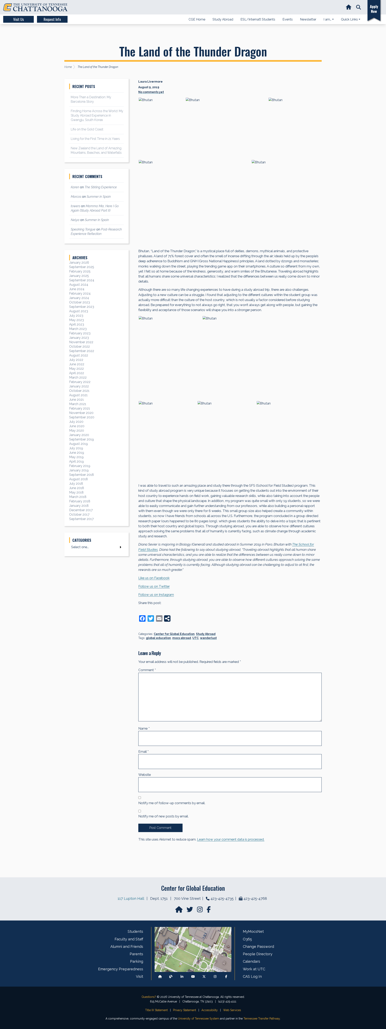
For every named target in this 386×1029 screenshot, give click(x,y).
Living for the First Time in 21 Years (95, 139)
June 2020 (76, 426)
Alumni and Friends (126, 946)
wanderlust (208, 638)
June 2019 (76, 453)
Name (144, 728)
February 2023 (79, 333)
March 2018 (77, 497)
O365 (247, 939)
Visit (139, 976)
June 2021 (76, 399)
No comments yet (151, 92)
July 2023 (76, 315)
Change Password (258, 946)
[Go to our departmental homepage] (179, 911)
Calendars (251, 961)
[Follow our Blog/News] (170, 976)
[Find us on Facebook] (226, 976)
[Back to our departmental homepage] (160, 976)
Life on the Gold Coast (87, 129)
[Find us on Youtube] (193, 976)
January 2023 (79, 338)
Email (143, 751)
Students (135, 931)
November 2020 (81, 413)
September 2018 (81, 475)
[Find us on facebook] (209, 911)
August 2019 (78, 444)
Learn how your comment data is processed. (230, 839)
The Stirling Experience (101, 187)
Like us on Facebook (153, 578)
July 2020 (76, 422)
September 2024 (81, 280)
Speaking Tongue (83, 229)
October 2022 (79, 346)
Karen (75, 187)
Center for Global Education (174, 634)
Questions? (149, 996)
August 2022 (78, 355)
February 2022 (79, 382)
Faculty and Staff (129, 939)
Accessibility (209, 1010)
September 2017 (81, 519)
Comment (147, 670)
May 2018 (76, 492)
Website (144, 775)
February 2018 (79, 501)
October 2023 (79, 302)
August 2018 (78, 479)
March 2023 (78, 329)
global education (158, 638)
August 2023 (78, 311)
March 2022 (78, 377)
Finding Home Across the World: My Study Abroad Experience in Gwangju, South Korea (97, 115)
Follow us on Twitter (154, 586)
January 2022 (79, 386)
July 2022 (76, 360)
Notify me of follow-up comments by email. (171, 803)
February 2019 (79, 466)
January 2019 (79, 470)
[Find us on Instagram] (200, 911)
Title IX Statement (156, 1010)
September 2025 (81, 267)
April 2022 (76, 373)
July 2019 (76, 448)
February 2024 (80, 293)
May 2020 (76, 430)
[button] (358, 7)
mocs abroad (181, 638)
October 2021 (79, 391)
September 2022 (81, 351)
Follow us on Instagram (156, 595)
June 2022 (76, 364)
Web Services (232, 1010)
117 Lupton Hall (131, 898)
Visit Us (18, 19)
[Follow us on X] (204, 976)
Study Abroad (206, 634)
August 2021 (78, 395)
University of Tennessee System (198, 1018)
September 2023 (81, 307)
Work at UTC (254, 969)
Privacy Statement (184, 1010)
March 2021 (77, 404)
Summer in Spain (99, 197)
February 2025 (79, 271)
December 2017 (81, 510)
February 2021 (79, 408)
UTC (195, 638)
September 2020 (81, 417)
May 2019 (76, 457)
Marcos (76, 197)
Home (68, 67)
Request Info (52, 19)
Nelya (75, 220)
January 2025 (79, 276)
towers (75, 206)
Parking (136, 961)
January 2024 (79, 298)
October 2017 (79, 514)
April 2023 (76, 324)
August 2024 (78, 285)
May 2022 (76, 369)
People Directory (257, 954)
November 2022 (81, 342)
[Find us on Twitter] (190, 911)
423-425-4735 (222, 898)
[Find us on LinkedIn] (182, 976)
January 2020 (79, 435)
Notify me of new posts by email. (163, 816)
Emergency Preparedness (120, 969)
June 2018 (76, 488)
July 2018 (76, 483)
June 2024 (76, 289)
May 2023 (76, 320)
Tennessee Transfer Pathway (261, 1018)
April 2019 (76, 461)
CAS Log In (252, 976)
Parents (136, 954)
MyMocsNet (253, 931)
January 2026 (79, 262)
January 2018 (79, 506)
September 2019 (81, 439)
